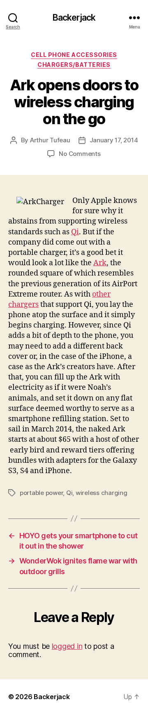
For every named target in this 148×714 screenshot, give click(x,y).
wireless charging (101, 493)
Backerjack (74, 17)
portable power (41, 493)
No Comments (79, 154)
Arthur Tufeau (50, 140)
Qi (75, 232)
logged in (67, 646)
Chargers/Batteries (73, 64)
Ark (99, 263)
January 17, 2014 (114, 140)
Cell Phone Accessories (74, 54)
